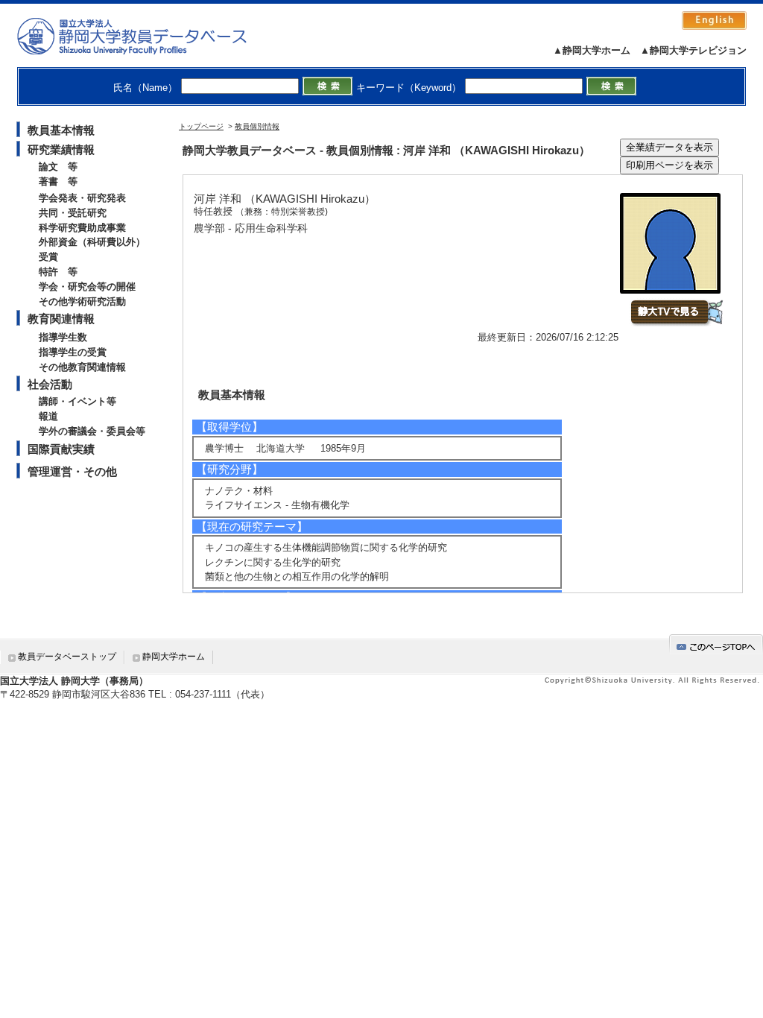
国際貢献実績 (61, 449)
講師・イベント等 (77, 401)
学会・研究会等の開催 (87, 286)
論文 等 (58, 166)
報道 (48, 416)
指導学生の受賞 (73, 352)
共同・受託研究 (73, 212)
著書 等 (58, 181)
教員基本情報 (61, 130)
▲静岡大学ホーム (591, 50)
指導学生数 (63, 337)
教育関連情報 (61, 318)
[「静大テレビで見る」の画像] (676, 323)
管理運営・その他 (72, 471)
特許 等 (58, 271)
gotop (716, 644)
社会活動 (50, 384)
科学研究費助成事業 (82, 227)
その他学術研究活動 (82, 301)
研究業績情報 (61, 149)
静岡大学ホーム (173, 656)
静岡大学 (147, 35)
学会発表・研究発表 (82, 197)
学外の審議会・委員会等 (92, 431)
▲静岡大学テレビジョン (693, 50)
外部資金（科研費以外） (92, 241)
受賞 (48, 256)
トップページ (201, 126)
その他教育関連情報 (82, 367)
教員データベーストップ (67, 656)
